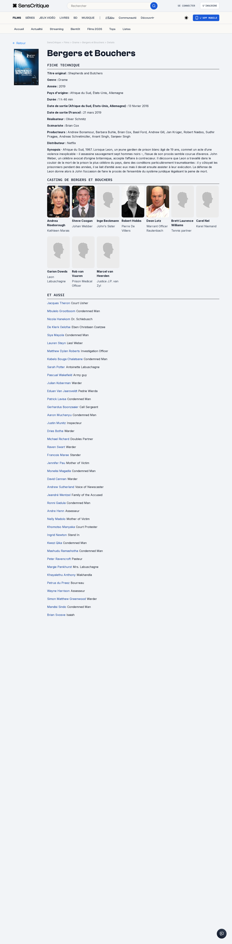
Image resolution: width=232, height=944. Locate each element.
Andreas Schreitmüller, (75, 136)
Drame (75, 42)
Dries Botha (55, 431)
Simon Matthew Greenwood (66, 599)
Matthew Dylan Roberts (63, 351)
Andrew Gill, (157, 132)
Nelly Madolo (56, 519)
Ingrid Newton (57, 535)
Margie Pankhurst (59, 567)
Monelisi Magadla (59, 471)
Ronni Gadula (56, 503)
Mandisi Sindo (56, 607)
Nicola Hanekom (58, 319)
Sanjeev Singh (120, 136)
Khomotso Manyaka (61, 527)
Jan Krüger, (175, 132)
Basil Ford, (140, 132)
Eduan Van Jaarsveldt (62, 391)
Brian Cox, (125, 132)
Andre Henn (55, 511)
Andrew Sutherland (60, 487)
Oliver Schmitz (76, 119)
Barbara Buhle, (107, 132)
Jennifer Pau (56, 463)
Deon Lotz (153, 221)
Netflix (71, 143)
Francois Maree (58, 455)
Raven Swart (56, 447)
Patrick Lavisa (56, 399)
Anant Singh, (101, 136)
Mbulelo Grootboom (61, 311)
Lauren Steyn (56, 343)
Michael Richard (58, 439)
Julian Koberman (59, 383)
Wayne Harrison (58, 591)
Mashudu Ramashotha (62, 551)
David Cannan (56, 479)
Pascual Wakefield (59, 375)
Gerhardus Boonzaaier (62, 407)
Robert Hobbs (131, 221)
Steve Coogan (82, 221)
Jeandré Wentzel (59, 495)
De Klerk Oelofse (59, 327)
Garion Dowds (57, 271)
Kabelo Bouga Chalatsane (65, 359)
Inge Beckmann (108, 221)
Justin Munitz (56, 423)
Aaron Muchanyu (59, 415)
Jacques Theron (58, 303)
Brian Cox (72, 125)
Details (111, 42)
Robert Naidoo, (195, 132)
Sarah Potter (56, 367)
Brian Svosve (56, 615)
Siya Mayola (55, 335)
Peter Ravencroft (59, 559)
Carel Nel (202, 221)
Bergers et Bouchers (93, 42)
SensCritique (54, 42)
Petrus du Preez (58, 583)
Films (66, 42)
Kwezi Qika (54, 543)
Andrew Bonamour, (82, 132)
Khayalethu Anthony (61, 575)
